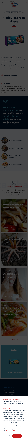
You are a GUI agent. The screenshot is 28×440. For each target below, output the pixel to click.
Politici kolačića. (11, 431)
